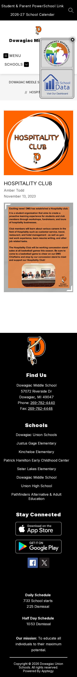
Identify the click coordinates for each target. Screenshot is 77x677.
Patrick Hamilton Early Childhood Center (36, 460)
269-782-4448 (40, 408)
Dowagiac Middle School (29, 82)
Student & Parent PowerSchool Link (32, 6)
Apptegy (47, 671)
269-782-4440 (42, 403)
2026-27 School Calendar (32, 14)
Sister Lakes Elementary (36, 469)
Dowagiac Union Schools (36, 435)
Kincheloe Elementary (36, 452)
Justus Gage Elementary (36, 443)
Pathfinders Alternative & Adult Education (36, 496)
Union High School (36, 486)
